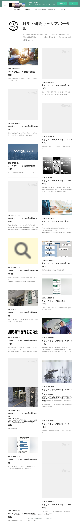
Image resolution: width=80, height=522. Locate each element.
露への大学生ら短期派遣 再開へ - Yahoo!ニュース (21, 173)
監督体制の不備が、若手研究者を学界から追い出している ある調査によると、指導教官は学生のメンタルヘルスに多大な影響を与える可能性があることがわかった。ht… (57, 349)
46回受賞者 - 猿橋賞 (13, 428)
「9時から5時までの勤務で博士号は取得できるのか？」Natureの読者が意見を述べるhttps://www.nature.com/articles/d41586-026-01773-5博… (57, 230)
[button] (17, 9)
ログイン (73, 3)
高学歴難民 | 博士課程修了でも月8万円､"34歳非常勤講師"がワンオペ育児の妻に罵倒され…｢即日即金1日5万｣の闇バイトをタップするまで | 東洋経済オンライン (57, 189)
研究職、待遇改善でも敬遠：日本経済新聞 (53, 270)
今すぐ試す (62, 3)
